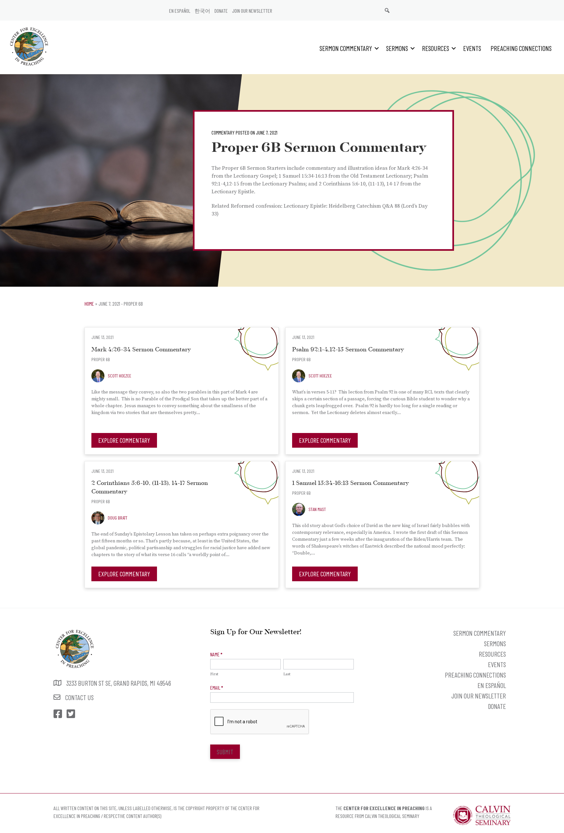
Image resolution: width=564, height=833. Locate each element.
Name (216, 654)
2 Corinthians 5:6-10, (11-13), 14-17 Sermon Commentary (149, 488)
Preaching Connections (521, 48)
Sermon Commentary (346, 48)
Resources (435, 48)
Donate (221, 11)
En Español (179, 11)
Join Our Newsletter (252, 11)
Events (472, 48)
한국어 (202, 11)
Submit (225, 752)
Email (216, 687)
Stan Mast (317, 509)
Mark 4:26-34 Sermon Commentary (141, 350)
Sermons (397, 48)
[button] (376, 48)
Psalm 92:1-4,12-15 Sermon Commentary (348, 350)
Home (89, 303)
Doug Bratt (117, 518)
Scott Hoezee (119, 375)
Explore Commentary (124, 440)
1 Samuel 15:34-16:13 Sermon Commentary (350, 483)
